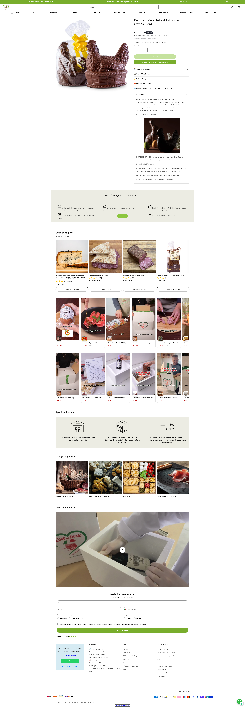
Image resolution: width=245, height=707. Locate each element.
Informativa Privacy (75, 636)
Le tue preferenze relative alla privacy (119, 703)
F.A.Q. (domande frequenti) (132, 656)
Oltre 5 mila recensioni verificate (41, 2)
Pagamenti (126, 663)
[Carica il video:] (122, 549)
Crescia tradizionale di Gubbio (98, 276)
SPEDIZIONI (183, 2)
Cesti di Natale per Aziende (166, 653)
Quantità (136, 46)
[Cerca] (156, 7)
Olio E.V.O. (97, 13)
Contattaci (122, 216)
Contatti (125, 649)
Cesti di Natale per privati (165, 656)
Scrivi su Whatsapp (70, 661)
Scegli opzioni (106, 289)
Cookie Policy (105, 703)
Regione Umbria (162, 669)
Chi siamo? (126, 653)
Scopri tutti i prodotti (163, 649)
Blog (158, 663)
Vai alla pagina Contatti (69, 666)
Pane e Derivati (119, 13)
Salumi (32, 13)
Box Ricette (163, 13)
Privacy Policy (97, 703)
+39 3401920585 (105, 663)
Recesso (125, 669)
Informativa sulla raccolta (122, 705)
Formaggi (54, 13)
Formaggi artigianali (98, 496)
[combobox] (123, 7)
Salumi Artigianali (63, 496)
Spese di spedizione (150, 35)
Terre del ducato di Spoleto (166, 673)
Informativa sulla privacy (131, 666)
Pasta (75, 13)
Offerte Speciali (186, 13)
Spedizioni (126, 659)
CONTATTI (224, 2)
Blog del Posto (210, 13)
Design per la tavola (165, 496)
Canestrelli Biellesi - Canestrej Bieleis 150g (170, 276)
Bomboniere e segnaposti (165, 666)
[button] (228, 7)
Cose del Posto (64, 703)
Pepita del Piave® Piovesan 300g (133, 276)
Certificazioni (161, 676)
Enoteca (142, 13)
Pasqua (159, 659)
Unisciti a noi (122, 630)
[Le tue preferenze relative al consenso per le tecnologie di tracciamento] (241, 703)
